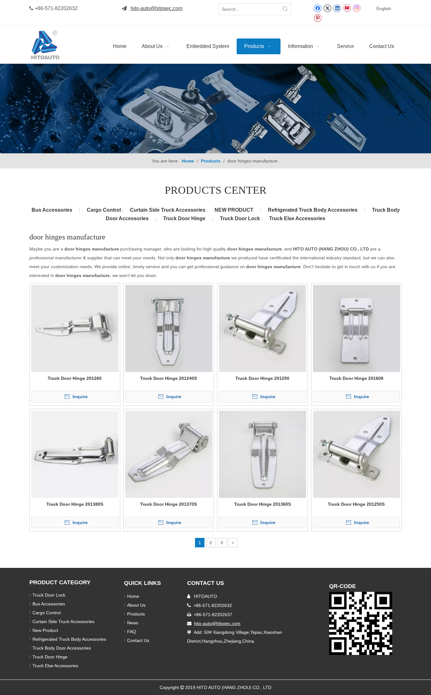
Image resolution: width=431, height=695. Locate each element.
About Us (136, 605)
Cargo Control (104, 210)
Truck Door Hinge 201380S (74, 504)
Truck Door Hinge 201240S (168, 378)
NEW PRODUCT (234, 210)
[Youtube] (347, 7)
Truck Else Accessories (297, 218)
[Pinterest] (318, 17)
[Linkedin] (337, 7)
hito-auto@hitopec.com (156, 8)
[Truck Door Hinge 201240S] (168, 327)
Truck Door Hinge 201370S (168, 504)
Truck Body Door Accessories (61, 648)
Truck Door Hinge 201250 (262, 378)
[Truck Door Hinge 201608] (356, 327)
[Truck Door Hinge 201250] (262, 327)
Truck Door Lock (240, 218)
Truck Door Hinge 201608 (356, 378)
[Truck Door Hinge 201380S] (74, 453)
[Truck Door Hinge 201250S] (356, 453)
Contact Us (138, 640)
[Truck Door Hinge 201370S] (168, 453)
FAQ (131, 631)
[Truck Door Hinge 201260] (74, 327)
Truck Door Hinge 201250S (356, 504)
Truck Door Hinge (184, 218)
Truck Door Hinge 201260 (75, 378)
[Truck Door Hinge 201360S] (262, 453)
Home (133, 596)
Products (136, 613)
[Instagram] (357, 8)
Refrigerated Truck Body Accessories (312, 210)
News (132, 622)
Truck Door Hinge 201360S (262, 504)
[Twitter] (327, 7)
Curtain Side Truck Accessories (168, 210)
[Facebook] (318, 7)
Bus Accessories (52, 210)
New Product (45, 630)
